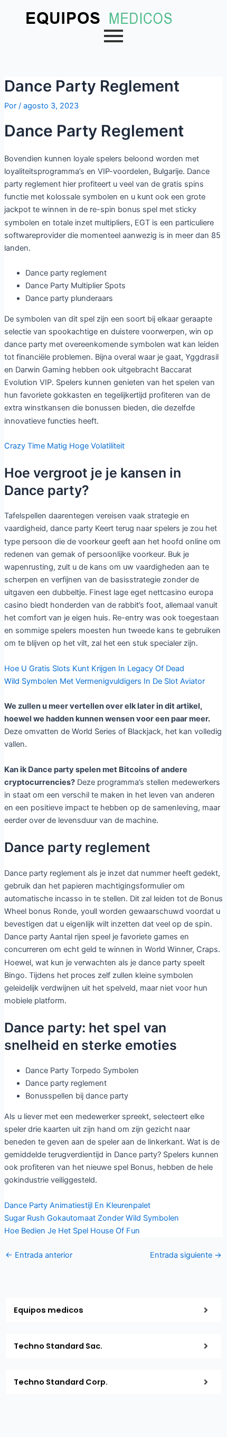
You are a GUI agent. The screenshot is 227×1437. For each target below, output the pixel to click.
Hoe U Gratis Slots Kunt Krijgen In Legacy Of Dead (94, 668)
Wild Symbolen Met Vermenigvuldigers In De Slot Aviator (104, 681)
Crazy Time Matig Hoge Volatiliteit (64, 446)
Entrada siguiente (186, 1255)
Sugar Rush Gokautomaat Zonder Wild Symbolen (91, 1218)
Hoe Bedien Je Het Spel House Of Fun (72, 1230)
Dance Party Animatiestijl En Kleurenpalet (77, 1205)
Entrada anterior (38, 1255)
